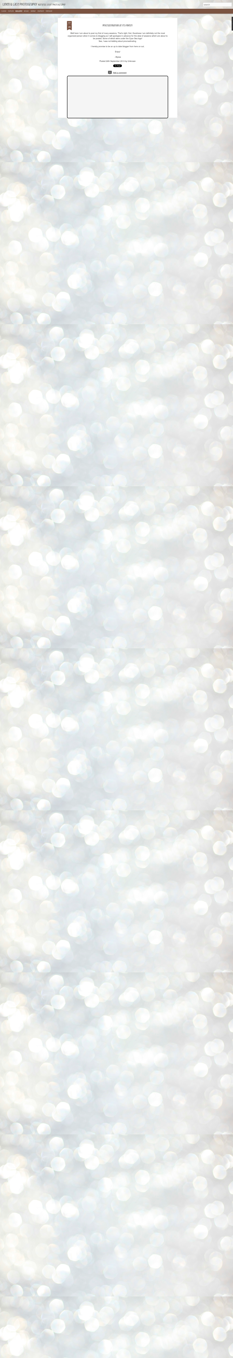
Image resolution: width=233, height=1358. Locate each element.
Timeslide (49, 11)
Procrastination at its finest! (118, 25)
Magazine (19, 11)
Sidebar (33, 11)
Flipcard (11, 11)
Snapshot (40, 11)
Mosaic (26, 11)
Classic (3, 11)
